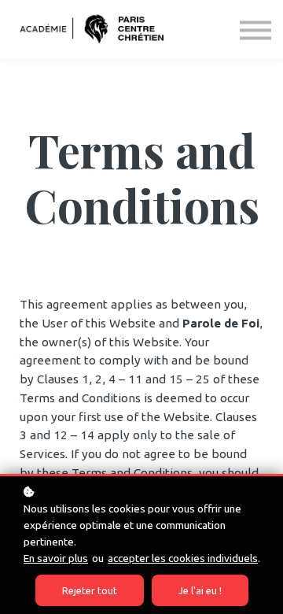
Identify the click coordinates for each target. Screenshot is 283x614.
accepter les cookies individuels (183, 558)
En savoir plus (56, 558)
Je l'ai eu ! (200, 590)
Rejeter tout (89, 590)
